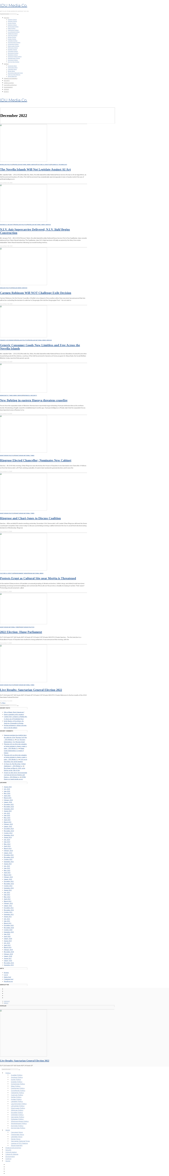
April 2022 (7, 899)
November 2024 (9, 831)
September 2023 (9, 861)
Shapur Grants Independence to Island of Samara (14, 751)
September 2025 (9, 809)
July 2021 (7, 919)
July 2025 (7, 813)
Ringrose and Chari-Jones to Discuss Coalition (30, 518)
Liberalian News (12, 69)
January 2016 (8, 960)
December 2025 (9, 804)
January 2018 (8, 956)
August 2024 (8, 837)
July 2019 (7, 943)
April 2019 (7, 945)
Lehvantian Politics (13, 44)
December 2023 (9, 855)
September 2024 (9, 835)
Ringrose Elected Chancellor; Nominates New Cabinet (35, 460)
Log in (6, 975)
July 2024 (7, 839)
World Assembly (12, 76)
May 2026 (7, 793)
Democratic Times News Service (11, 395)
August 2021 (8, 916)
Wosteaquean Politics (14, 58)
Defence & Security (7, 224)
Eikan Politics (11, 28)
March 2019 (7, 947)
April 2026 (7, 795)
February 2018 (8, 954)
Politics (6, 17)
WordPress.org (8, 981)
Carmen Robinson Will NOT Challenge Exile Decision (35, 293)
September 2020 (9, 932)
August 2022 (8, 890)
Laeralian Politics (12, 40)
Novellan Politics (12, 49)
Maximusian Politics (13, 46)
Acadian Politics (12, 19)
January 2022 (8, 905)
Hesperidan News (12, 67)
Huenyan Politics (12, 35)
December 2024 (9, 828)
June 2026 (7, 791)
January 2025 (8, 826)
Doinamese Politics (13, 26)
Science (6, 89)
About (6, 1003)
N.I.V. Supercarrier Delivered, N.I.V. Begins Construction (35, 231)
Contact (7, 1001)
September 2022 (9, 888)
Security (7, 80)
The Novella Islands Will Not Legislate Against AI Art (35, 169)
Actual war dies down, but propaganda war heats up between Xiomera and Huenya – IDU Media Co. (15, 775)
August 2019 (8, 941)
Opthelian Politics (13, 51)
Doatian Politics (12, 25)
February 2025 (8, 824)
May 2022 (7, 897)
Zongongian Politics (13, 61)
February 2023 (8, 877)
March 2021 (7, 923)
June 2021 (7, 921)
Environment (8, 87)
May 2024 (7, 844)
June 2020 (7, 934)
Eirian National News (35, 573)
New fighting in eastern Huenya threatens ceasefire (33, 400)
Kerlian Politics (12, 37)
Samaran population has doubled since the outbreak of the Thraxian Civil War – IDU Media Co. (15, 737)
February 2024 (8, 850)
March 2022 (7, 901)
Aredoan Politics (12, 21)
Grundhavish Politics (13, 32)
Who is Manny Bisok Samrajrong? (14, 712)
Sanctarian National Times (15, 73)
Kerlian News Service (19, 288)
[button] (17, 14)
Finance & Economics (10, 78)
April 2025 (7, 820)
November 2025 (9, 806)
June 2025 (7, 815)
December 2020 (9, 925)
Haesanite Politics (13, 33)
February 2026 (8, 800)
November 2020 (9, 927)
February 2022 (8, 903)
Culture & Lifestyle (10, 85)
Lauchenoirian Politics (14, 42)
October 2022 (8, 886)
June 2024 (7, 842)
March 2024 (7, 848)
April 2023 (7, 872)
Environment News (21, 573)
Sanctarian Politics (13, 53)
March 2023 (7, 875)
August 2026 (8, 787)
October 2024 (8, 833)
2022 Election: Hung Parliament (21, 632)
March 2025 (7, 822)
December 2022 (9, 881)
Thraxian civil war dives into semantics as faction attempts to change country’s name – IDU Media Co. (15, 746)
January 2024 (8, 853)
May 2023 (7, 870)
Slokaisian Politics (13, 54)
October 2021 (8, 912)
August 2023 (8, 864)
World (6, 64)
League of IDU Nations (14, 74)
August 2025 (8, 811)
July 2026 (7, 789)
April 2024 (7, 846)
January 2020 (8, 938)
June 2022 (7, 894)
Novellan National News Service (24, 164)
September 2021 (9, 914)
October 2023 (8, 859)
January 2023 (8, 879)
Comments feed (8, 979)
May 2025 (7, 817)
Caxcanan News (12, 65)
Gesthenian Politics (13, 30)
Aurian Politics (12, 23)
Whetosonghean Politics (15, 56)
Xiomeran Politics (13, 60)
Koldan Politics (12, 39)
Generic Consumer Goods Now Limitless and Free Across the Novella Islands (40, 346)
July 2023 (7, 866)
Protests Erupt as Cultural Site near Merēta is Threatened (38, 578)
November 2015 (9, 963)
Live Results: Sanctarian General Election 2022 (31, 690)
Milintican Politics (13, 47)
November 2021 (9, 910)
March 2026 (7, 798)
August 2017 (8, 958)
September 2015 (9, 965)
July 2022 (7, 892)
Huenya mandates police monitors (14, 714)
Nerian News (11, 71)
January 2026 (8, 802)
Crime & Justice (9, 83)
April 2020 (7, 936)
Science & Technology (59, 164)
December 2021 (9, 908)
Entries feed (7, 977)
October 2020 (8, 930)
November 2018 (9, 952)
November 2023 (9, 857)
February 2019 (8, 949)
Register (6, 972)
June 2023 (7, 868)
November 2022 (9, 883)
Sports (6, 91)
